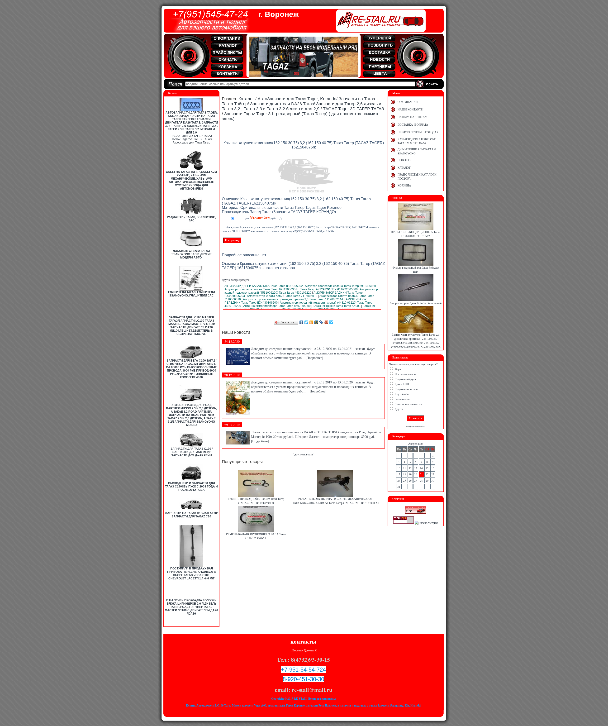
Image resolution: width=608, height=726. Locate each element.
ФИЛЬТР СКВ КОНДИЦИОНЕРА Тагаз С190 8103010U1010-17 (415, 234)
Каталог (246, 98)
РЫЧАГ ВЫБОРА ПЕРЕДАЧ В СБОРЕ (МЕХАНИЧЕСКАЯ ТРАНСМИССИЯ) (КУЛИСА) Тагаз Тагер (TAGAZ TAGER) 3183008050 (335, 501)
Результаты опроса (415, 426)
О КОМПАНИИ (408, 102)
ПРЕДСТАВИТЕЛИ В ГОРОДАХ (418, 132)
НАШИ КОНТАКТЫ (410, 109)
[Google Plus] (326, 322)
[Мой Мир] (316, 322)
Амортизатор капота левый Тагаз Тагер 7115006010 (282, 296)
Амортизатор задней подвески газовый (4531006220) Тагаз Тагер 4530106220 (301, 291)
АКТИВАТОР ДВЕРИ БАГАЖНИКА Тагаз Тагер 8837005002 (263, 286)
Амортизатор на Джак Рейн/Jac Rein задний (416, 303)
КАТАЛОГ (404, 167)
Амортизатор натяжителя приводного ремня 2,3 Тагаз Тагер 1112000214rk (293, 299)
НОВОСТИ (405, 160)
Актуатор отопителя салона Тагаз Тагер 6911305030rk (261, 289)
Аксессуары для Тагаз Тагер (191, 142)
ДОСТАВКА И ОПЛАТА (413, 124)
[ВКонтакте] (301, 322)
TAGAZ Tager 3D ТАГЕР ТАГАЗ (191, 136)
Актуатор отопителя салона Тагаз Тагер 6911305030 (340, 286)
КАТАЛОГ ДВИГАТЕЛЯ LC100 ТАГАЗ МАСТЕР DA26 (417, 141)
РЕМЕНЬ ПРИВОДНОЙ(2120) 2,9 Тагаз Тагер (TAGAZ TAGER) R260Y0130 (256, 501)
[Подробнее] (314, 357)
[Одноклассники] (311, 322)
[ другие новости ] (303, 454)
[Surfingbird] (331, 322)
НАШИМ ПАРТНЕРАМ (413, 117)
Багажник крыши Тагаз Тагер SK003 (337, 306)
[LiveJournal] (321, 322)
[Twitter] (306, 322)
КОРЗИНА (404, 185)
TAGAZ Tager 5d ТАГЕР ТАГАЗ (191, 139)
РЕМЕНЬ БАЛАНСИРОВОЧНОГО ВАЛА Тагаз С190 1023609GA (256, 536)
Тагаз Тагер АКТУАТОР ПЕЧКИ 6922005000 (329, 289)
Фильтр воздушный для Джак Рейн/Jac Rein (416, 269)
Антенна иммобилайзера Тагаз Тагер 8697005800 (277, 306)
